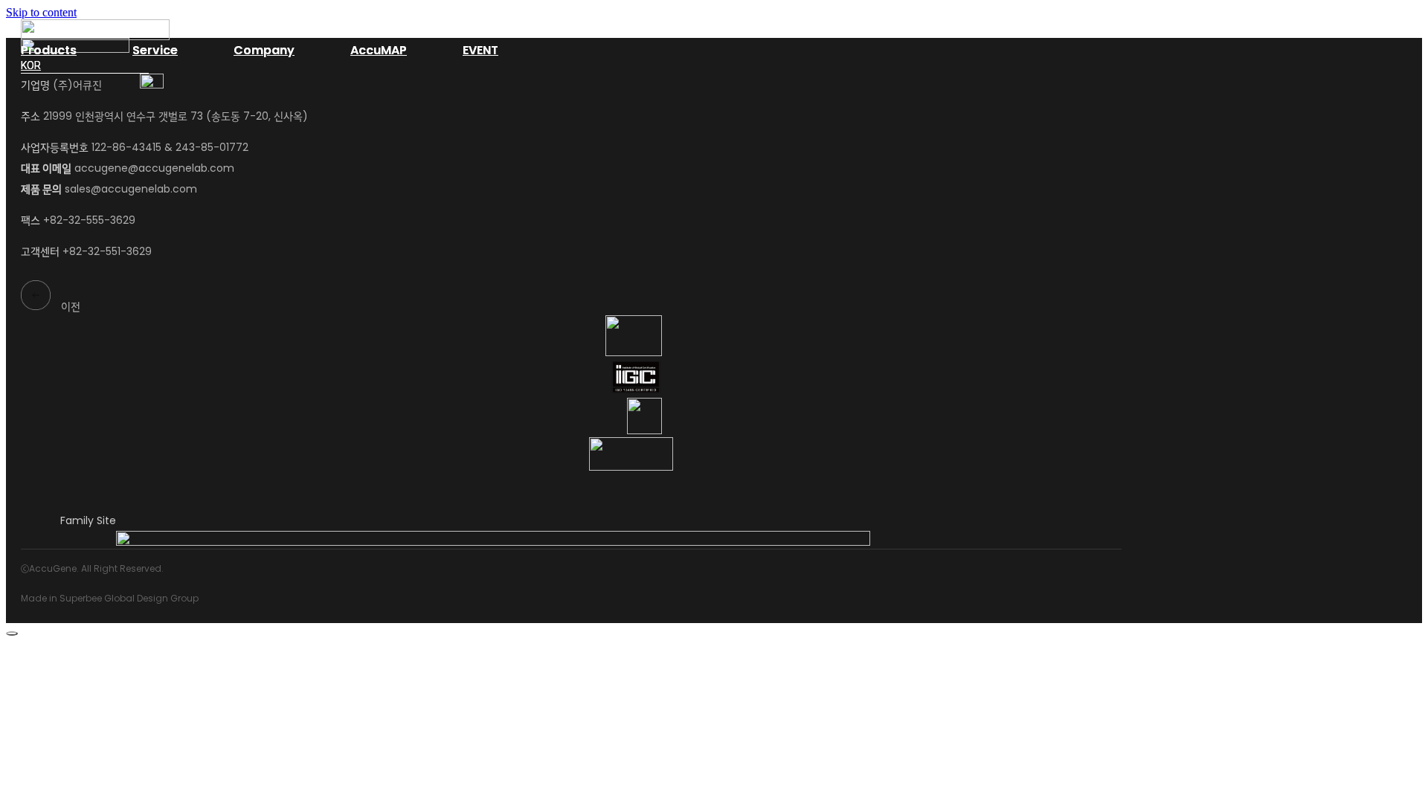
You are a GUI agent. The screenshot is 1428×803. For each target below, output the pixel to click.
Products (49, 50)
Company (264, 50)
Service (155, 50)
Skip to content (41, 12)
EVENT (480, 50)
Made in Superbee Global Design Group (110, 598)
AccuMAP (378, 50)
